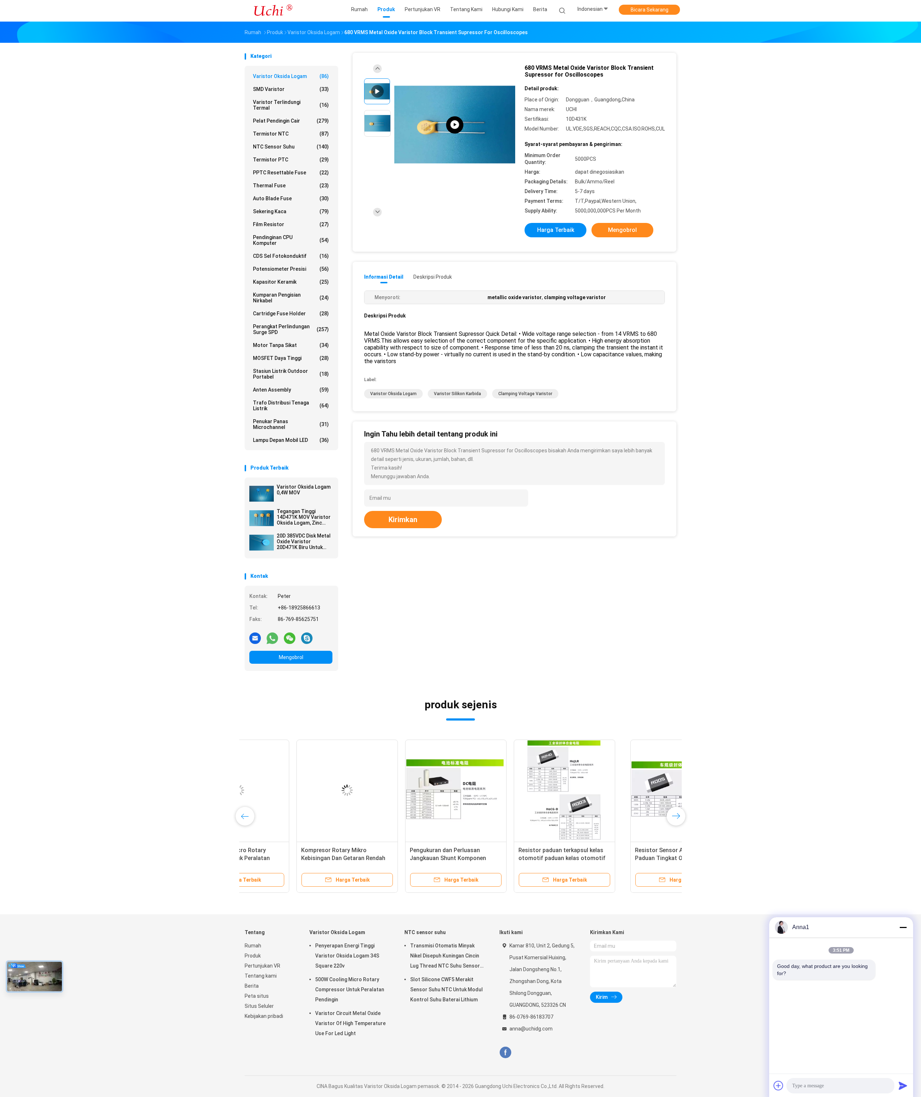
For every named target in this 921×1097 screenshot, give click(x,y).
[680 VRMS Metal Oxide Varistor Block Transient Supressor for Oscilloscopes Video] (454, 125)
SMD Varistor (291, 89)
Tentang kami (261, 976)
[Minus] (903, 927)
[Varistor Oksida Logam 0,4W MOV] (261, 493)
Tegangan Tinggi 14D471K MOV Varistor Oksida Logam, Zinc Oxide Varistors (304, 517)
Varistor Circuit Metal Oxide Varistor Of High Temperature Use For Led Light (350, 1023)
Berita (252, 986)
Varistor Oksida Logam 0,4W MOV (304, 489)
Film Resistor (291, 224)
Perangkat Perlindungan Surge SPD (291, 329)
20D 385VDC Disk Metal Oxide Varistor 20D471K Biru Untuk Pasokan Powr (304, 541)
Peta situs (257, 996)
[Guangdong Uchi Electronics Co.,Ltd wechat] (289, 638)
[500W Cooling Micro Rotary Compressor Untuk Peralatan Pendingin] (295, 790)
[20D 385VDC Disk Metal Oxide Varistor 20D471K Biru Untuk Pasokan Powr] (261, 542)
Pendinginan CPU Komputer (291, 240)
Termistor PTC (291, 160)
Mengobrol (291, 657)
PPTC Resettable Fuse (291, 172)
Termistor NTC (291, 134)
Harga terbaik (555, 230)
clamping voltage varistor (525, 393)
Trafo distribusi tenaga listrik (291, 405)
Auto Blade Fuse (291, 198)
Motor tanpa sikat (291, 345)
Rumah (253, 946)
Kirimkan (403, 519)
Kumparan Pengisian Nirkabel (291, 297)
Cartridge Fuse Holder (291, 313)
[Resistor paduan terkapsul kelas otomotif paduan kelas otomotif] (621, 790)
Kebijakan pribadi (264, 1016)
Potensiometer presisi (291, 269)
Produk (253, 956)
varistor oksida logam (393, 393)
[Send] (903, 1085)
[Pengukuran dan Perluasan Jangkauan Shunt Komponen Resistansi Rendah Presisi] (512, 790)
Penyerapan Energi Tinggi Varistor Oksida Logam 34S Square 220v (347, 956)
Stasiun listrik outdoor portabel (291, 374)
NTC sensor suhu (291, 147)
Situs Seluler (259, 1006)
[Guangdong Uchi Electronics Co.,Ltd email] (255, 638)
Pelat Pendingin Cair (291, 121)
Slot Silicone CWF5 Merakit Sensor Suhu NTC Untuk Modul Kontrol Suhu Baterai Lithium (446, 989)
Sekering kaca (291, 211)
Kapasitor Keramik (291, 282)
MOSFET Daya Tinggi (291, 358)
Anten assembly (291, 390)
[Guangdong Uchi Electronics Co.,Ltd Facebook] (505, 1052)
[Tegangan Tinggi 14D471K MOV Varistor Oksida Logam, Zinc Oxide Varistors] (261, 518)
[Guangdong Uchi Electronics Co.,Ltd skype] (307, 638)
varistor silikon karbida (457, 393)
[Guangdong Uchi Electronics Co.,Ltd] (272, 10)
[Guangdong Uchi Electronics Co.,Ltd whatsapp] (272, 638)
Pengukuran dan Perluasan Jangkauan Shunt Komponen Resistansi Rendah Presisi (505, 858)
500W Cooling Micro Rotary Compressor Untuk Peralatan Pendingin (288, 858)
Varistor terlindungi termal (291, 105)
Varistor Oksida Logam (291, 76)
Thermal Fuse (291, 185)
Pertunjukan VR (262, 966)
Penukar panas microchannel (291, 424)
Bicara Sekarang (649, 10)
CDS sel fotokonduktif (291, 256)
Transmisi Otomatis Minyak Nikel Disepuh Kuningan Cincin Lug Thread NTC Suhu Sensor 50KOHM (445, 957)
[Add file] (778, 1085)
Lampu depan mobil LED (291, 440)
